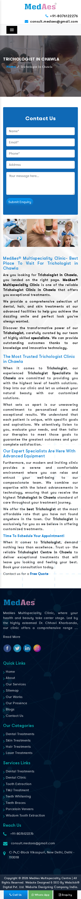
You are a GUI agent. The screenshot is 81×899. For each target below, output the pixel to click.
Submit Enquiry (19, 202)
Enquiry (66, 894)
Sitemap (12, 690)
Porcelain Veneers (19, 809)
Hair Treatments (18, 746)
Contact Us (14, 716)
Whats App (41, 894)
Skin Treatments (18, 740)
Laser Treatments (18, 753)
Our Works (14, 697)
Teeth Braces (15, 803)
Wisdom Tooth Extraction (25, 815)
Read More (11, 637)
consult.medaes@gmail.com (54, 21)
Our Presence (16, 703)
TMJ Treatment (17, 790)
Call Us (17, 894)
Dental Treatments (19, 734)
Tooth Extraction (18, 784)
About (10, 678)
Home (11, 66)
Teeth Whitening (18, 796)
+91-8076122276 (64, 16)
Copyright (10, 878)
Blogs (10, 709)
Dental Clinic (15, 777)
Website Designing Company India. (51, 887)
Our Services (15, 684)
